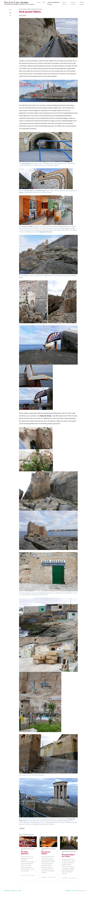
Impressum (7, 890)
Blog (44, 2)
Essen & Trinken (73, 3)
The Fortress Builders (45, 853)
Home (38, 2)
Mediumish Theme (70, 890)
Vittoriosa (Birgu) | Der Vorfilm (68, 855)
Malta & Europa (82, 3)
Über (20, 890)
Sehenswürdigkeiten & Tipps (53, 3)
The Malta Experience (25, 853)
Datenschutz (14, 890)
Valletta (22, 828)
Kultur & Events (64, 3)
